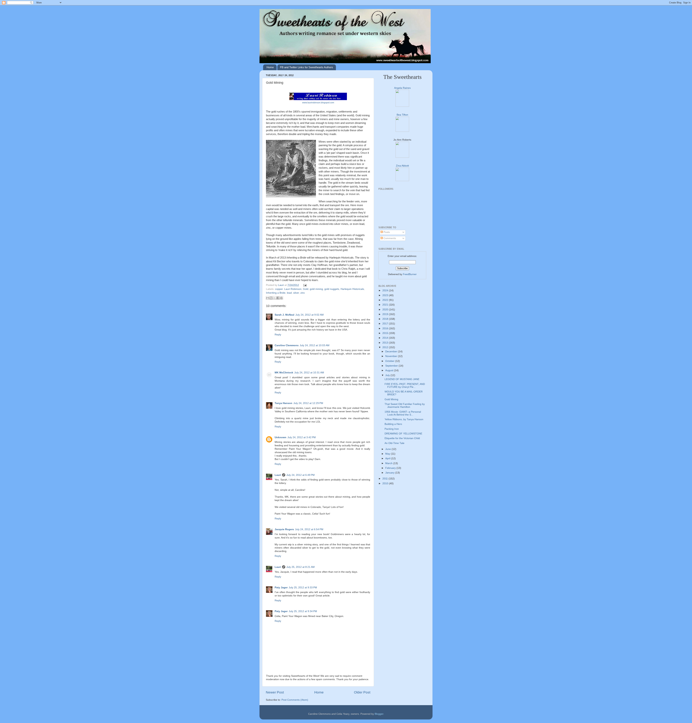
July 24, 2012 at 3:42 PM (301, 437)
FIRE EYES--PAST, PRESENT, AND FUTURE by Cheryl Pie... (405, 385)
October (390, 361)
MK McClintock (284, 372)
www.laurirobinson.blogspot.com (318, 102)
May (388, 453)
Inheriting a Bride (275, 292)
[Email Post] (304, 285)
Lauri (281, 285)
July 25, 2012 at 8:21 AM (300, 567)
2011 (385, 478)
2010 (385, 483)
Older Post (362, 692)
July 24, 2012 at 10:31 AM (309, 372)
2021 (385, 304)
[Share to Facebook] (278, 298)
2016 (385, 328)
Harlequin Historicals (352, 289)
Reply (278, 334)
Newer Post (275, 692)
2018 (385, 319)
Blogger (379, 714)
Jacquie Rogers (284, 529)
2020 (385, 309)
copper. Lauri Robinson (288, 289)
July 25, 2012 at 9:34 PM (303, 611)
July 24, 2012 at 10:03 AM (314, 345)
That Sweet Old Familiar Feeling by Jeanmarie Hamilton (405, 405)
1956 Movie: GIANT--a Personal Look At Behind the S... (403, 413)
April (388, 458)
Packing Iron (392, 429)
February (390, 468)
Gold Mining (391, 399)
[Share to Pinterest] (281, 298)
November (391, 356)
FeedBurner (410, 274)
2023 (385, 295)
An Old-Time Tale (394, 443)
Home (270, 67)
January (390, 472)
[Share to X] (274, 298)
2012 (385, 347)
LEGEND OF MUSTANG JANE (402, 379)
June (388, 449)
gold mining (316, 289)
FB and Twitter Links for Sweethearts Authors (306, 67)
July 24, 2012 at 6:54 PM (309, 529)
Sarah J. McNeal (284, 314)
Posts (386, 232)
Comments (389, 238)
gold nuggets (331, 289)
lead (289, 292)
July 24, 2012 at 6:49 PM (300, 475)
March (389, 463)
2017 (385, 323)
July (388, 375)
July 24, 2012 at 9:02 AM (309, 314)
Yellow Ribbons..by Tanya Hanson (404, 419)
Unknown (280, 437)
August (389, 370)
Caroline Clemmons (287, 345)
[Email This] (267, 298)
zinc (302, 292)
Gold (305, 289)
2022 (385, 300)
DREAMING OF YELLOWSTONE (403, 433)
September (392, 365)
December (391, 351)
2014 (385, 337)
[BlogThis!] (271, 298)
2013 (385, 342)
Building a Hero (393, 424)
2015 (385, 333)
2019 (385, 314)
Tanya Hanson (283, 403)
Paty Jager (281, 587)
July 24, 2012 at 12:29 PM (308, 403)
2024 (385, 290)
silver (296, 292)
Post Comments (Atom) (294, 700)
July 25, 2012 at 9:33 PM (303, 587)
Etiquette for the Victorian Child (402, 438)
